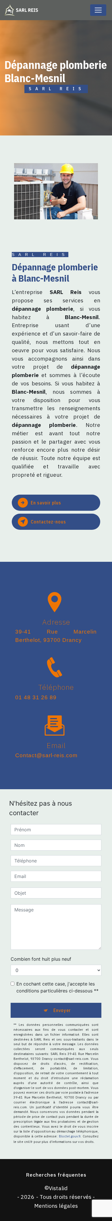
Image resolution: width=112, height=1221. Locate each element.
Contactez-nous (48, 522)
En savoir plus (46, 503)
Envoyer (62, 1010)
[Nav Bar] (98, 10)
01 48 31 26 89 (36, 697)
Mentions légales (56, 1205)
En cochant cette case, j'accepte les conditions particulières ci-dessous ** (57, 987)
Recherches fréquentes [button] (56, 1174)
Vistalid (58, 1188)
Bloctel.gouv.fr (70, 1136)
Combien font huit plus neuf (41, 959)
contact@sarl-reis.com (46, 755)
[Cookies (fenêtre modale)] (1, 1217)
